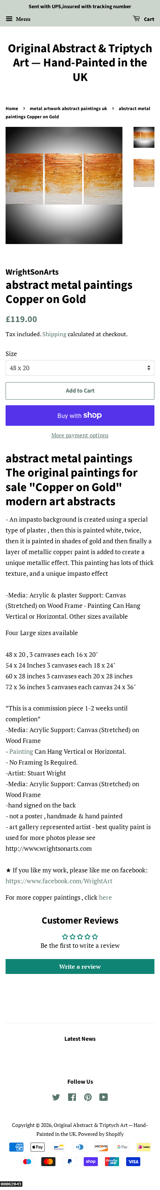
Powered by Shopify (101, 1133)
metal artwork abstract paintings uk (68, 108)
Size (11, 353)
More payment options (80, 435)
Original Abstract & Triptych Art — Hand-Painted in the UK (80, 62)
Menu (23, 18)
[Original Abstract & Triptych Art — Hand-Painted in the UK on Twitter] (56, 1098)
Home (12, 108)
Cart (148, 19)
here (105, 897)
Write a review (80, 966)
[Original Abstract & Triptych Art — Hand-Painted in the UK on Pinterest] (88, 1098)
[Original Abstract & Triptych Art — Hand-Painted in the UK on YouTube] (103, 1098)
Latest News (80, 1039)
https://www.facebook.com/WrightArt (59, 881)
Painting (22, 751)
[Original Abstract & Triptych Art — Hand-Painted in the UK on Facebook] (72, 1098)
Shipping (54, 334)
